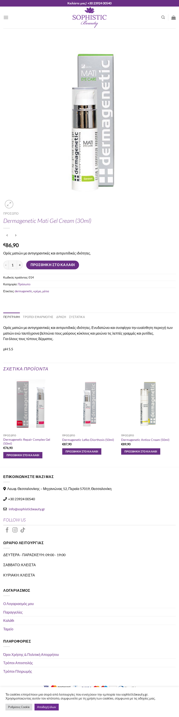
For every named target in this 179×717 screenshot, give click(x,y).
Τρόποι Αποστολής (18, 663)
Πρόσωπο (11, 213)
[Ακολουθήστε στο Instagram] (15, 530)
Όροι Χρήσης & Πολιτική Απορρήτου (31, 654)
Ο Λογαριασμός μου (18, 604)
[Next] (175, 422)
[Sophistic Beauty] (89, 17)
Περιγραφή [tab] (11, 317)
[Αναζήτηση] (163, 17)
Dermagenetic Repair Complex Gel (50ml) (26, 441)
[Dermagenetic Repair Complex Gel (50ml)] (30, 404)
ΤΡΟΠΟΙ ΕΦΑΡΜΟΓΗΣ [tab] (38, 317)
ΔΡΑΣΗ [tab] (61, 317)
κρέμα (37, 291)
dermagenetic (23, 291)
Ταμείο (8, 629)
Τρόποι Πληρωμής (17, 671)
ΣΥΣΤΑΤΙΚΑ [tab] (77, 317)
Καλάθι (8, 620)
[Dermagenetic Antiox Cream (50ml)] (148, 404)
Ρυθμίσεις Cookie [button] (19, 707)
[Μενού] (6, 17)
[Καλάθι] (173, 17)
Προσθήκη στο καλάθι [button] (23, 455)
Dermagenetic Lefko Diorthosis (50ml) (88, 440)
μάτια (45, 291)
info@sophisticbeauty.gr (27, 509)
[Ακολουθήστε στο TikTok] (22, 530)
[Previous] (3, 422)
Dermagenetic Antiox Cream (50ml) (145, 440)
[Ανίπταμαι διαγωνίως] (9, 204)
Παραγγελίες (13, 612)
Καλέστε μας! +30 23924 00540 (89, 3)
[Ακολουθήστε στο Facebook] (7, 530)
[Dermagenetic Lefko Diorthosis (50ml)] (89, 404)
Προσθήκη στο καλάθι (53, 265)
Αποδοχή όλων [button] (46, 707)
